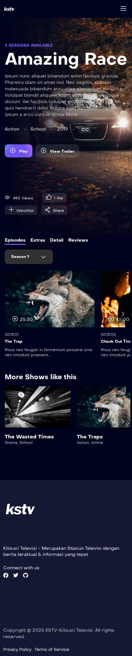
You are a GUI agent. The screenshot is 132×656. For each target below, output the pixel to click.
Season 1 (20, 256)
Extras (37, 240)
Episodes (15, 240)
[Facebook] (5, 575)
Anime (97, 442)
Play (23, 151)
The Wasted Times (29, 437)
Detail (56, 240)
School (38, 129)
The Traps (90, 437)
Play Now (38, 410)
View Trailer (62, 151)
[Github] (25, 575)
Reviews (78, 240)
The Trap (13, 341)
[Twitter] (15, 575)
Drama (11, 442)
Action (12, 129)
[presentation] (9, 314)
